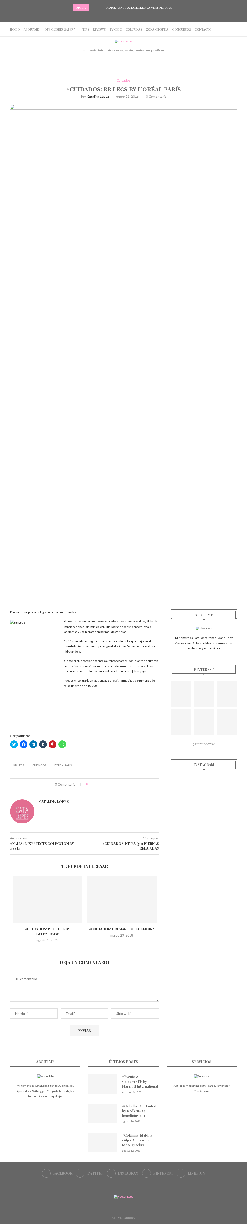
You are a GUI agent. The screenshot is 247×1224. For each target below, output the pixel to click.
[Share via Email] (111, 784)
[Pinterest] (129, 16)
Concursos (181, 29)
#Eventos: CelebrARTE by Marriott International (140, 1081)
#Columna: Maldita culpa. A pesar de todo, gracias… (137, 1140)
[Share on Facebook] (96, 784)
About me (31, 29)
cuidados (39, 765)
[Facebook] (111, 16)
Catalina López (98, 96)
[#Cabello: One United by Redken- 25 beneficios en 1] (102, 1113)
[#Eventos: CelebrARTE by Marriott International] (102, 1084)
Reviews (99, 29)
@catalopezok (204, 743)
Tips (85, 29)
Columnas (133, 29)
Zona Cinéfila (157, 29)
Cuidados (123, 80)
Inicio (15, 29)
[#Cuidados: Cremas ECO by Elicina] (121, 899)
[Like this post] (90, 784)
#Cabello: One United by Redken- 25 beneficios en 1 (139, 1111)
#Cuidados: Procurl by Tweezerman (47, 931)
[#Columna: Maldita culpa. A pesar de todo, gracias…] (102, 1142)
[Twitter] (117, 16)
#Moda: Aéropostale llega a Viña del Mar (138, 7)
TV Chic (116, 29)
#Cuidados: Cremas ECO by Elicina (122, 929)
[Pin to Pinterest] (106, 784)
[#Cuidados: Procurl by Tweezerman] (47, 899)
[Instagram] (123, 16)
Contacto (203, 29)
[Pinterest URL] (181, 694)
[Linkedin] (135, 16)
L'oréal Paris (63, 765)
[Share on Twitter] (101, 784)
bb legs (18, 765)
